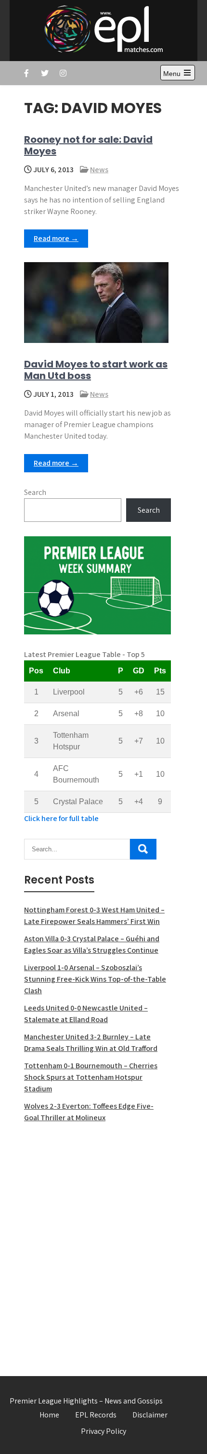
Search (35, 492)
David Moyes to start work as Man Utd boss (96, 369)
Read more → (56, 238)
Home (49, 1415)
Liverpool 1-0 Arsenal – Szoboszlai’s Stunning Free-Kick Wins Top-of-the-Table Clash (95, 979)
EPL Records (95, 1415)
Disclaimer (150, 1415)
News (99, 169)
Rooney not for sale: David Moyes (88, 145)
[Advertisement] (103, 1243)
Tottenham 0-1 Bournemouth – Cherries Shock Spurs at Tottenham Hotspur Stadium (90, 1077)
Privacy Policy (103, 1431)
